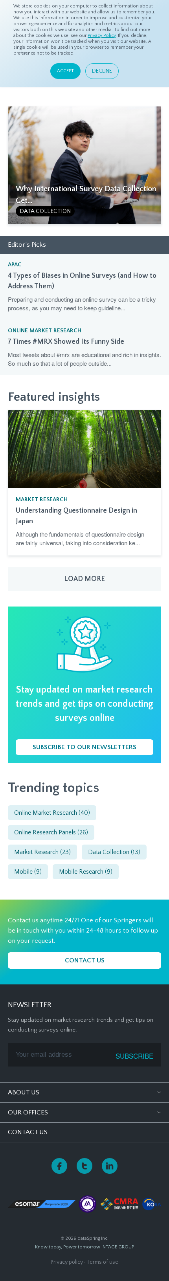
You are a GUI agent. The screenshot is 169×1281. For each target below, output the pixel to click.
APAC (15, 264)
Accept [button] (65, 70)
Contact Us (28, 1132)
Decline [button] (102, 71)
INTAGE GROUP (117, 1247)
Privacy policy (67, 1262)
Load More (84, 579)
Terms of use (102, 1262)
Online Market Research (44, 330)
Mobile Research (85, 871)
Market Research (42, 499)
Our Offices (28, 1112)
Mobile (28, 871)
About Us (23, 1092)
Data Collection (45, 211)
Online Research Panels (51, 832)
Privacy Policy (102, 35)
